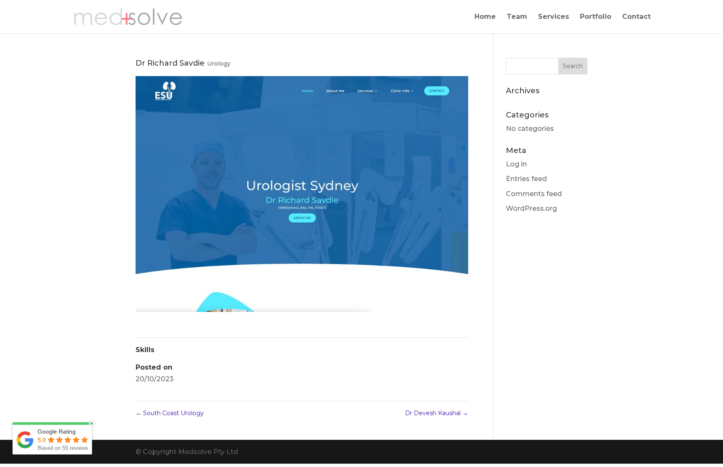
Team (517, 17)
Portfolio (595, 17)
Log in (516, 164)
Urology (219, 63)
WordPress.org (531, 208)
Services (553, 17)
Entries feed (526, 179)
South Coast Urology (170, 413)
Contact (636, 17)
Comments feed (534, 194)
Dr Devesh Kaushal (436, 413)
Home (485, 17)
